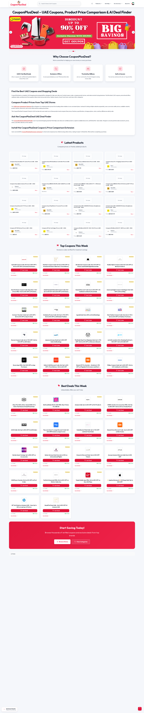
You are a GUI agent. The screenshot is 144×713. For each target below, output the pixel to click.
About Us (127, 3)
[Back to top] (140, 709)
